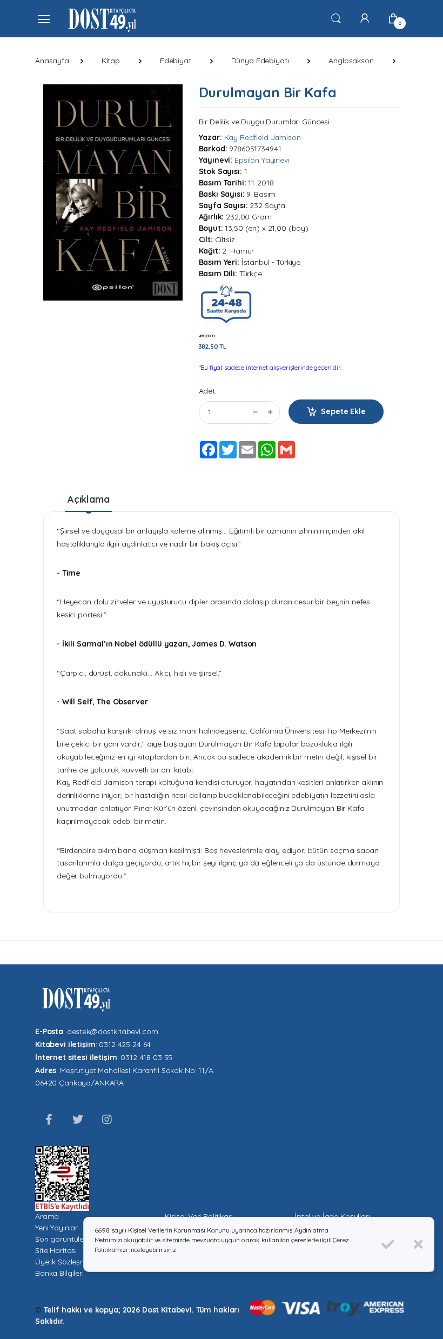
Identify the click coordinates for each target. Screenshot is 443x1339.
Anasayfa (52, 60)
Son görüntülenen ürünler (79, 1239)
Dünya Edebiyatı (260, 60)
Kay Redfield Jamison (262, 137)
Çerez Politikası (119, 1299)
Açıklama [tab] (89, 499)
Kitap (111, 60)
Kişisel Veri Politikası (199, 1216)
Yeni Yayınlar (56, 1228)
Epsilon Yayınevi (262, 160)
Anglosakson (350, 60)
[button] (336, 18)
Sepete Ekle (343, 411)
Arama (47, 1216)
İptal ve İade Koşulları (332, 1216)
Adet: (208, 391)
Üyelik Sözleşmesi (66, 1262)
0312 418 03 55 (146, 1057)
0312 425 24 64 (125, 1044)
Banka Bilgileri (59, 1273)
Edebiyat (175, 60)
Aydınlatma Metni (177, 1299)
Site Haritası (56, 1250)
